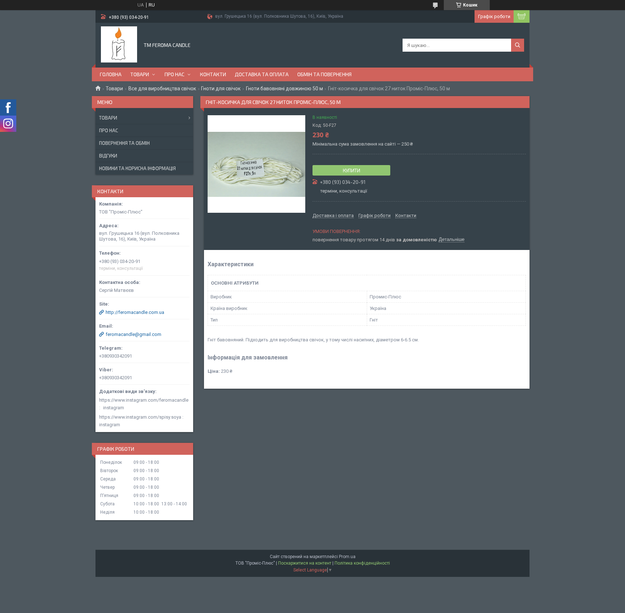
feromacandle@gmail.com (133, 334)
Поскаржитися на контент (304, 563)
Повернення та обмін (124, 143)
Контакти (213, 74)
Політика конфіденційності (362, 563)
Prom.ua (347, 556)
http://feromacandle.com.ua (135, 312)
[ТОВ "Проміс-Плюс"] (119, 44)
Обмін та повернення (324, 74)
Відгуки (108, 156)
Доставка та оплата (262, 74)
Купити (351, 170)
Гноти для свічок (221, 88)
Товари (139, 74)
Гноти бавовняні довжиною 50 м (284, 88)
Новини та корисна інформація (137, 168)
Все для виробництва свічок (162, 88)
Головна (111, 74)
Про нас (174, 74)
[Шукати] (517, 45)
